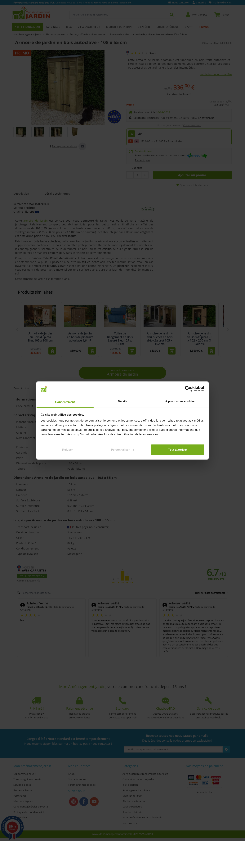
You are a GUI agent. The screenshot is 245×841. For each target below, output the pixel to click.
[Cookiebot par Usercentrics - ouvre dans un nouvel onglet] (187, 388)
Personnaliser (120, 449)
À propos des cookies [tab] (180, 401)
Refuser (67, 449)
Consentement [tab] (65, 402)
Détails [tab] (122, 401)
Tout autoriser (177, 449)
